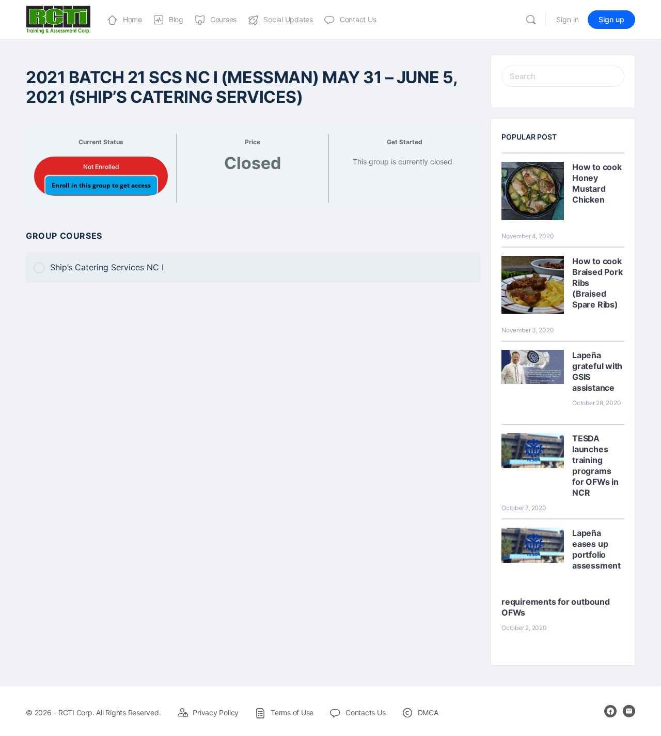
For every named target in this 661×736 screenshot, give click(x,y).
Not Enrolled (101, 167)
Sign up (611, 19)
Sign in (567, 19)
